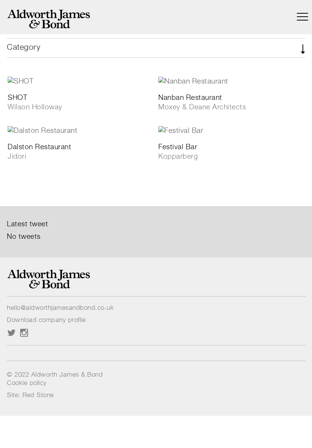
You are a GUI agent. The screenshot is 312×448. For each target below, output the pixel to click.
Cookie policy (27, 383)
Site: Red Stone (30, 395)
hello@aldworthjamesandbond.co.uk (60, 308)
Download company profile (46, 320)
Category (23, 48)
